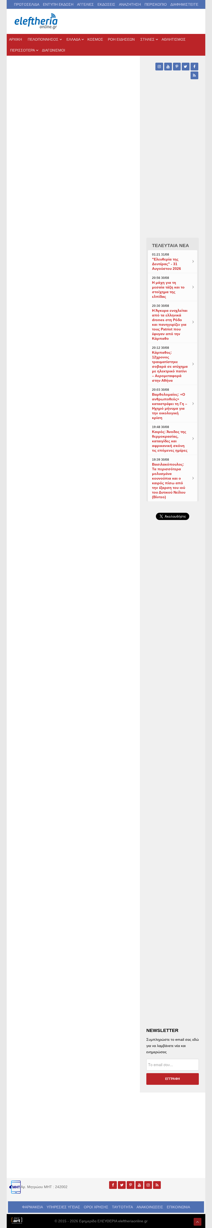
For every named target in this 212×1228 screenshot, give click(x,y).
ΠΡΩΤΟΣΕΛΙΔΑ (26, 4)
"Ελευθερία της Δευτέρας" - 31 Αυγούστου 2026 (166, 264)
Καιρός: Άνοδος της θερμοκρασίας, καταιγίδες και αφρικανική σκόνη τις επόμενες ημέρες (169, 441)
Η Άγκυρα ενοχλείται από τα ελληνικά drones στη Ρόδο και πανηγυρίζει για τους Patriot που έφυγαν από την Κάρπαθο (169, 324)
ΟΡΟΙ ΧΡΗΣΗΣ (96, 1207)
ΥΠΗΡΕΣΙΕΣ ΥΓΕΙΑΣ (63, 1207)
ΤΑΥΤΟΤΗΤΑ (122, 1207)
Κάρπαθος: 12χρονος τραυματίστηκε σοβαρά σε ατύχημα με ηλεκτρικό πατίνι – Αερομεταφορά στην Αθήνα (170, 366)
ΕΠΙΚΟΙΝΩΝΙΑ (178, 1207)
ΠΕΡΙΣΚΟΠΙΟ (156, 4)
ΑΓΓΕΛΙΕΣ (85, 4)
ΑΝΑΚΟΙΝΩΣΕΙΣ (150, 1207)
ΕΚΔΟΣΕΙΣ (106, 4)
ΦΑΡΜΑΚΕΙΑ (32, 1207)
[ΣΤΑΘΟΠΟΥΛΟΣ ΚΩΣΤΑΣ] (17, 1220)
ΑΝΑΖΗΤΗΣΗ (130, 4)
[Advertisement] (172, 688)
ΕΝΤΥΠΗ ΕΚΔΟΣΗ (58, 4)
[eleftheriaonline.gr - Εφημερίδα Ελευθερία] (36, 21)
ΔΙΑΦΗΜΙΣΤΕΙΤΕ (184, 4)
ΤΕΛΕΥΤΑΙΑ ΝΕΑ (170, 245)
